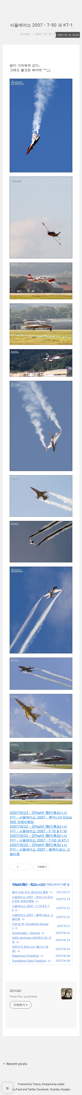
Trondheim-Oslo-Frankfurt (29, 960)
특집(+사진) (37, 884)
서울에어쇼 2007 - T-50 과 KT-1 (41, 25)
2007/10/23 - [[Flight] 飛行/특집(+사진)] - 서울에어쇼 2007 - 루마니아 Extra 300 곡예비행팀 (41, 817)
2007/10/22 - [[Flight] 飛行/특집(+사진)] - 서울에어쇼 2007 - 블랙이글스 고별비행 (40, 849)
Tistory (37, 1084)
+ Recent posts (15, 1064)
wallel (60, 1084)
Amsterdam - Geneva (26, 933)
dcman (15, 990)
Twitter (32, 1089)
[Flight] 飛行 (19, 884)
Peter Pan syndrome (23, 996)
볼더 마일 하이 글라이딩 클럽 (30, 892)
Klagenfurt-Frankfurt (25, 955)
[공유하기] (22, 867)
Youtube (55, 1089)
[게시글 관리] (27, 867)
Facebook (43, 1089)
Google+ (66, 1089)
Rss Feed (16, 1089)
